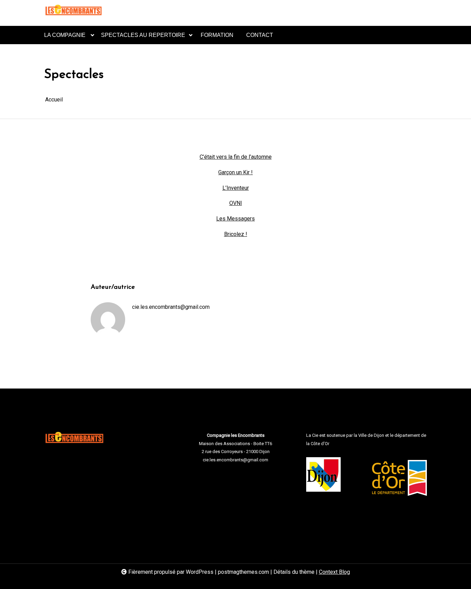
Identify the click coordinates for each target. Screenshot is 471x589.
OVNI (235, 203)
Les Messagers (235, 218)
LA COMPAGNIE (65, 35)
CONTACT (259, 35)
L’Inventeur (235, 188)
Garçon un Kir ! (235, 172)
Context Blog (334, 572)
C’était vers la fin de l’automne (236, 157)
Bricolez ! (235, 234)
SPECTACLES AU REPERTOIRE (143, 35)
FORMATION (217, 35)
